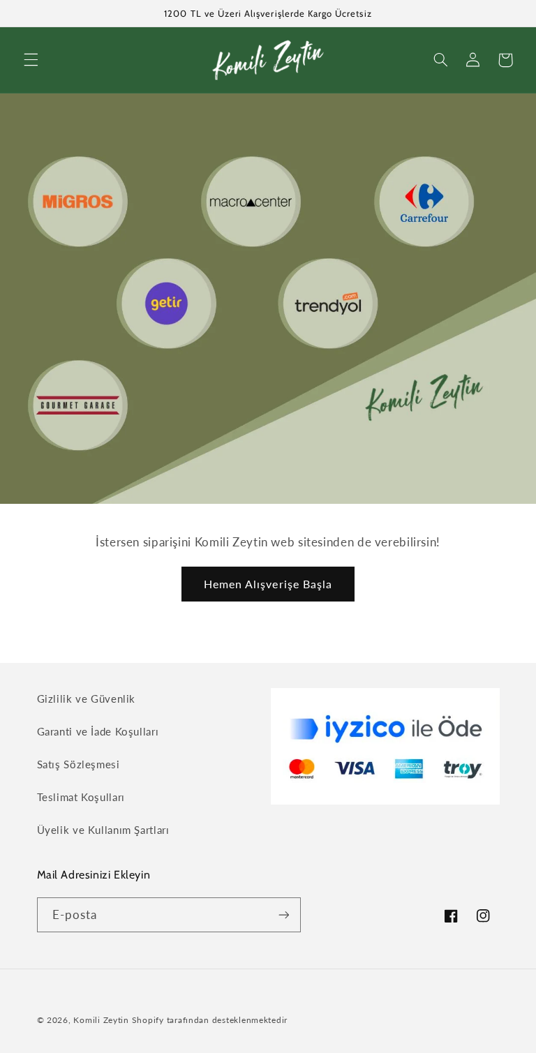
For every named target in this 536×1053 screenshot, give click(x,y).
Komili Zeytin (101, 1019)
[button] (31, 60)
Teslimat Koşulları (81, 797)
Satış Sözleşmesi (78, 764)
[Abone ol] (283, 914)
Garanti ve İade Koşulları (98, 731)
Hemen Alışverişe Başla (268, 583)
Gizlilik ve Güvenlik (86, 698)
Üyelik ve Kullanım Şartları (103, 829)
